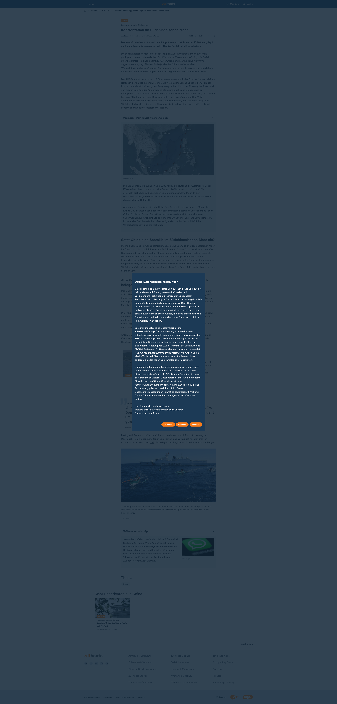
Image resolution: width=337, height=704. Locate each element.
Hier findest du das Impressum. (152, 406)
